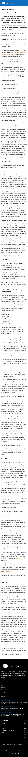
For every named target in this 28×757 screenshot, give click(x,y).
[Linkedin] (12, 753)
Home (2, 7)
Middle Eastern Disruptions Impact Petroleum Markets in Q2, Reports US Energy (12, 708)
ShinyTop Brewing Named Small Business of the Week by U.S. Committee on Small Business (12, 714)
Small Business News (6, 700)
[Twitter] (15, 753)
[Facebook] (9, 753)
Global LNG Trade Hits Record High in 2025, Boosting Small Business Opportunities (14, 702)
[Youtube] (19, 753)
